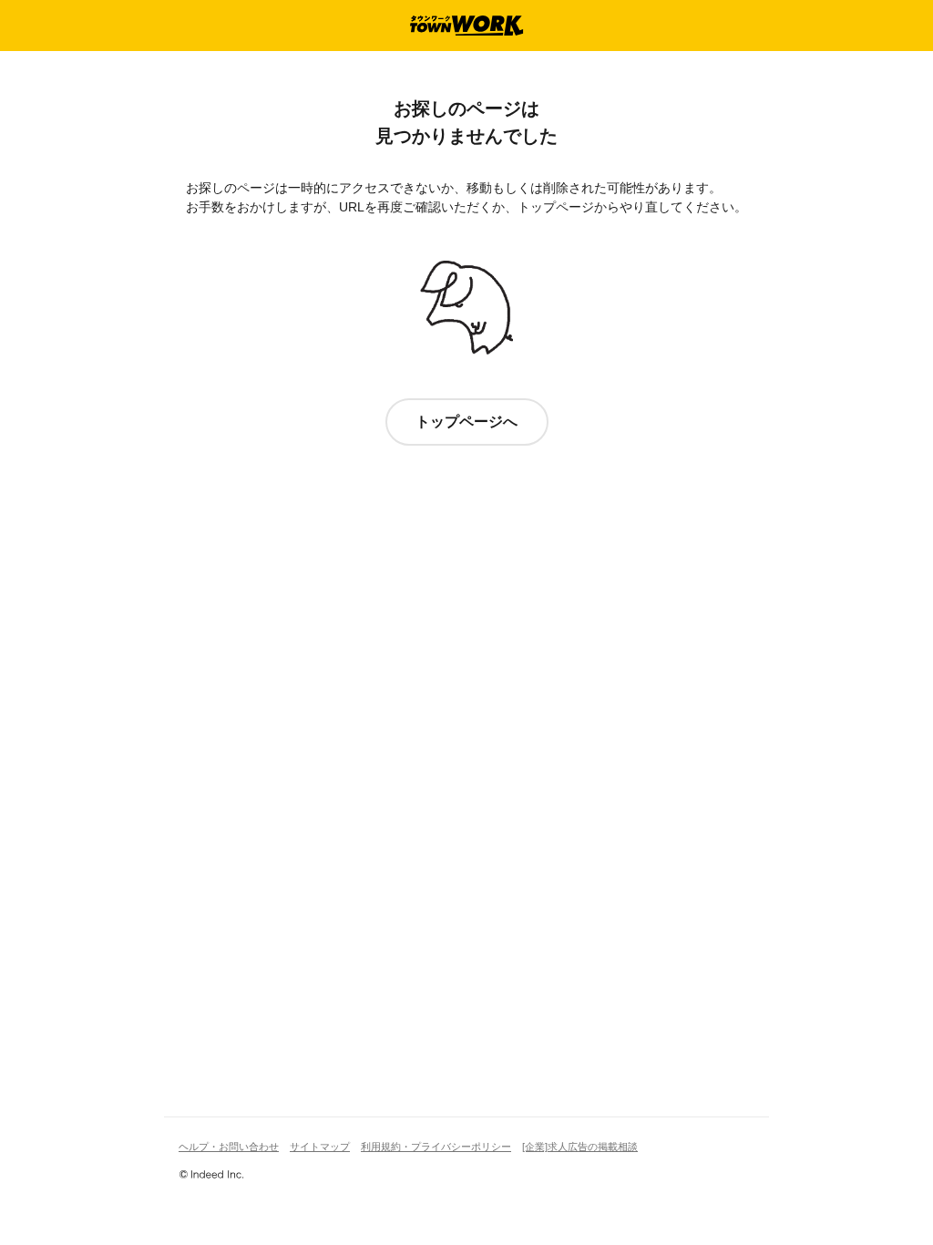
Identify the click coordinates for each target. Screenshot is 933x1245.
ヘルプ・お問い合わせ (229, 1146)
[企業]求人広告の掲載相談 (580, 1146)
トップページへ (466, 421)
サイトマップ (320, 1146)
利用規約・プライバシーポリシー (436, 1146)
